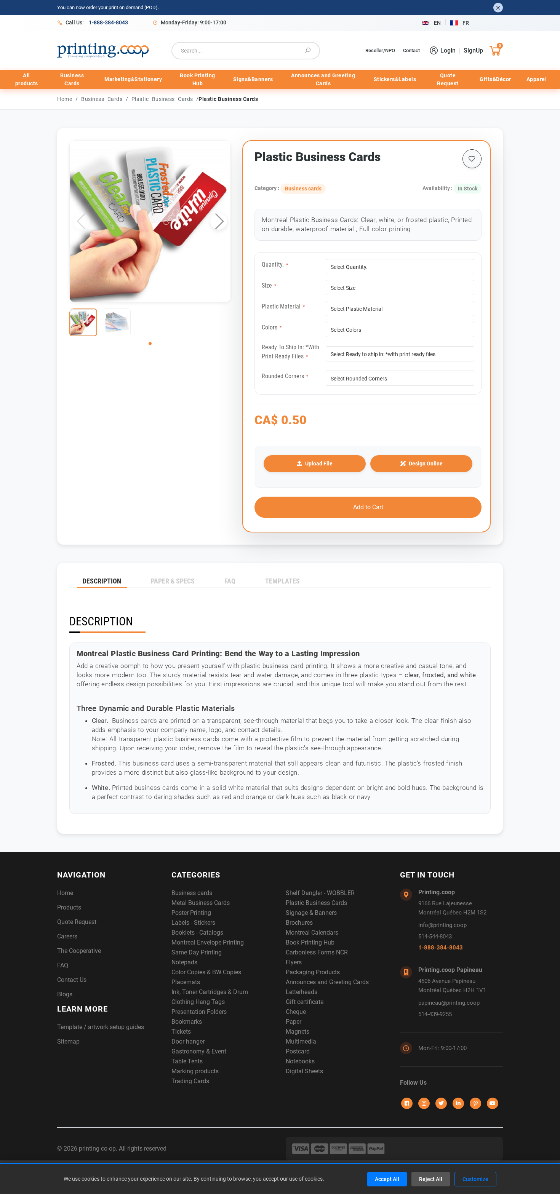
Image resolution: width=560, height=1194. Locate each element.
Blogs (64, 994)
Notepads (184, 962)
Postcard (298, 1051)
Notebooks (300, 1061)
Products (69, 907)
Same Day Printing (196, 952)
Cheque (296, 1011)
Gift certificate (304, 1001)
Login (448, 50)
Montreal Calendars (312, 932)
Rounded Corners (285, 376)
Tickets (181, 1031)
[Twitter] (441, 1103)
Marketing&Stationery (133, 79)
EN (437, 23)
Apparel (536, 79)
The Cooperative (79, 950)
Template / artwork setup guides (100, 1027)
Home (64, 99)
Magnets (297, 1031)
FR (465, 23)
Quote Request (448, 79)
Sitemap (68, 1041)
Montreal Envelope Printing (207, 942)
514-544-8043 (435, 936)
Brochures (299, 922)
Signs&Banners (253, 79)
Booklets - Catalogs (197, 932)
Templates (282, 581)
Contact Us (71, 979)
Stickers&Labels (395, 79)
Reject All (430, 1179)
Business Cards (72, 79)
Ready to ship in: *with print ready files (290, 352)
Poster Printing (191, 912)
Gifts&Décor (495, 79)
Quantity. (275, 264)
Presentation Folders (199, 1011)
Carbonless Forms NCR (317, 952)
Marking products (195, 1071)
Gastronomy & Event (198, 1051)
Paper (293, 1021)
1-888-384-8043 (440, 947)
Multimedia (301, 1041)
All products (26, 79)
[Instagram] (424, 1103)
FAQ (229, 581)
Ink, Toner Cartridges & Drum (209, 992)
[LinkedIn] (458, 1103)
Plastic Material (283, 306)
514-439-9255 (435, 1014)
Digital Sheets (304, 1071)
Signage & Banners (311, 912)
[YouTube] (492, 1103)
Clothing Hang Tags (198, 1001)
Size (269, 285)
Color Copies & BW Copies (206, 972)
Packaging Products (313, 972)
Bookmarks (186, 1021)
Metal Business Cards (200, 902)
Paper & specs (173, 581)
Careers (67, 936)
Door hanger (188, 1041)
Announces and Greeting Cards (323, 79)
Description (102, 581)
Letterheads (301, 992)
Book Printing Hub (197, 79)
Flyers (294, 962)
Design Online (426, 463)
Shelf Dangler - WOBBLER (320, 893)
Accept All (387, 1179)
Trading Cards (190, 1081)
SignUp (473, 50)
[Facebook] (407, 1103)
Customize (475, 1179)
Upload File (319, 463)
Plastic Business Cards (164, 99)
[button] (218, 221)
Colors (272, 327)
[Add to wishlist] (472, 158)
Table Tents (187, 1061)
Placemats (185, 982)
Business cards (103, 99)
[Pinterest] (475, 1103)
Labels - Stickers (193, 922)
